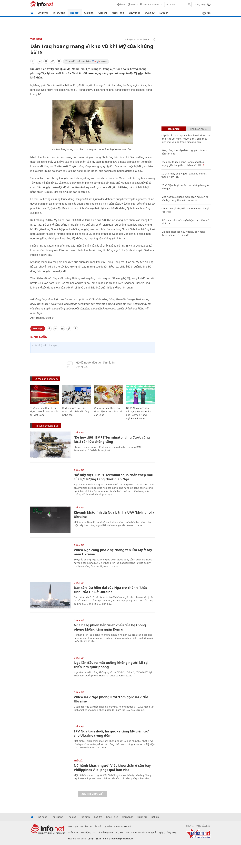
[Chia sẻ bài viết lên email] (45, 61)
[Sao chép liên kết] (52, 61)
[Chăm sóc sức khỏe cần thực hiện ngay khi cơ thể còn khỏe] (108, 394)
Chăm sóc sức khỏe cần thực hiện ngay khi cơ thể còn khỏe (108, 411)
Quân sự (150, 12)
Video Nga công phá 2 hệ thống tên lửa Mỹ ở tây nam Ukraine (113, 552)
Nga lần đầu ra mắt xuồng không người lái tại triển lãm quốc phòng (111, 664)
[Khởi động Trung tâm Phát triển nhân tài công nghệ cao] (76, 394)
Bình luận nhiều (198, 128)
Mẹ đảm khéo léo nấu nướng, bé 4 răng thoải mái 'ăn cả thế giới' (183, 233)
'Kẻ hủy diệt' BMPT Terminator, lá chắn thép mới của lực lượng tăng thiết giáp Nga (113, 477)
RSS (209, 12)
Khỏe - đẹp (118, 12)
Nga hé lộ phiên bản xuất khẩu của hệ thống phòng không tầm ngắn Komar (110, 627)
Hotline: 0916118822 (152, 4)
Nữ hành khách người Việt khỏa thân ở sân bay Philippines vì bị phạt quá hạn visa (112, 767)
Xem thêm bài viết (92, 793)
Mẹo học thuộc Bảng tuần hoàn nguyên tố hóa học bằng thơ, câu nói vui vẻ (184, 198)
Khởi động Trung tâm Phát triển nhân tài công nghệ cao (75, 411)
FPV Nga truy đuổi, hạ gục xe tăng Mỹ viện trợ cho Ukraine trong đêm (111, 733)
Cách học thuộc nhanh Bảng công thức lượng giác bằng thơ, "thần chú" (182, 163)
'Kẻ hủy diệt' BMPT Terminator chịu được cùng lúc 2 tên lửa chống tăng (112, 439)
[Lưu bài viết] (59, 61)
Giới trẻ (102, 12)
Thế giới (74, 12)
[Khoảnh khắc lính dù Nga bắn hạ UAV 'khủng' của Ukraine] (50, 520)
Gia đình (88, 12)
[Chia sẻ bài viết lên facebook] (32, 61)
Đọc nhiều (174, 128)
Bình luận (37, 328)
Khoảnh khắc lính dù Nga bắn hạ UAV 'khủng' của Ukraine (114, 514)
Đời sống (43, 12)
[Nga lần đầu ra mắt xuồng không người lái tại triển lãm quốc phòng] (50, 670)
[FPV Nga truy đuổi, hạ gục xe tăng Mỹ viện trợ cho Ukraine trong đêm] (50, 738)
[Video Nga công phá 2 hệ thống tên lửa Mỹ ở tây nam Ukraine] (50, 557)
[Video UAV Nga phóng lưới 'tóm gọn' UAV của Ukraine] (50, 704)
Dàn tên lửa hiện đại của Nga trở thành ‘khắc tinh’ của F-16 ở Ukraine (110, 589)
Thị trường (59, 12)
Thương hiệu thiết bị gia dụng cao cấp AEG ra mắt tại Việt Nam (44, 411)
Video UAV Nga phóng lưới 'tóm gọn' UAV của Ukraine (111, 699)
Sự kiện (164, 12)
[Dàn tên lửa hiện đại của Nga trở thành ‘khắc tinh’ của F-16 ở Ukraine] (50, 595)
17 (202, 165)
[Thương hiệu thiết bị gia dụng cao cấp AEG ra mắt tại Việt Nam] (44, 394)
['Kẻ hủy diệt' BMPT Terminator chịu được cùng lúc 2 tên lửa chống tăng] (50, 445)
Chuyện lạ (134, 12)
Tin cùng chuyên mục (46, 425)
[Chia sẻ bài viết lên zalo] (39, 61)
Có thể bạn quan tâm (46, 378)
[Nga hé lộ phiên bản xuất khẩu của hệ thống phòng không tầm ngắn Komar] (50, 632)
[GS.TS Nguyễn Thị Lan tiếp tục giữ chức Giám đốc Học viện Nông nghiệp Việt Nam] (140, 394)
